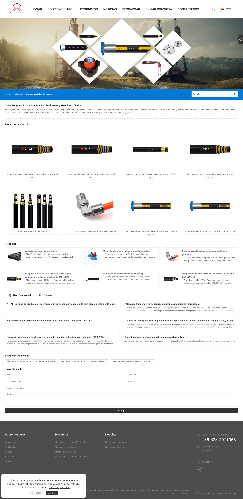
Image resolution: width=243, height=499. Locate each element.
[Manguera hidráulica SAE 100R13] (33, 227)
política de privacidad (226, 493)
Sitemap (184, 493)
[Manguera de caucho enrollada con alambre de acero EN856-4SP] (210, 170)
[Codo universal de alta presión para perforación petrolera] (92, 227)
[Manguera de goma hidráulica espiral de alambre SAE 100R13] (92, 170)
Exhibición (9, 456)
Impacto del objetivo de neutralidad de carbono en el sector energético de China (49, 320)
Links (171, 493)
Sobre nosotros (12, 442)
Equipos (8, 452)
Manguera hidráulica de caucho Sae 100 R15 (132, 361)
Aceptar (51, 493)
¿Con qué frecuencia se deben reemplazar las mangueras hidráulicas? (162, 304)
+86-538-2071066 (219, 439)
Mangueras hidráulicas (65, 452)
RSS (197, 493)
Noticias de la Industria (115, 447)
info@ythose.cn (209, 450)
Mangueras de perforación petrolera (71, 442)
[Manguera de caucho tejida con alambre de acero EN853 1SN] (151, 170)
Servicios (9, 461)
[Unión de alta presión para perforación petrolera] (92, 263)
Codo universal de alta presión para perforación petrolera (92, 231)
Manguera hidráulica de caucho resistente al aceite (84, 361)
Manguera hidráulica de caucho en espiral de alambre (31, 361)
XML (208, 493)
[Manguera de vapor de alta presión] (13, 263)
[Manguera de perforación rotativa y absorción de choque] (210, 227)
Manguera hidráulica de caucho (38, 94)
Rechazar (36, 493)
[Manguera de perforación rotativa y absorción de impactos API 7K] (151, 227)
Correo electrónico (211, 446)
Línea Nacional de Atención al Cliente (217, 435)
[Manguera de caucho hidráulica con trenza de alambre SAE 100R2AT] (171, 285)
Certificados (10, 447)
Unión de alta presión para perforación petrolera (126, 251)
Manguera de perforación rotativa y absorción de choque (210, 231)
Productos (17, 94)
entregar (121, 410)
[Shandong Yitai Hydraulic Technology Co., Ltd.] (17, 12)
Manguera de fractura (65, 447)
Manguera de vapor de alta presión (41, 251)
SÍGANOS (207, 462)
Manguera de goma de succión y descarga (123, 273)
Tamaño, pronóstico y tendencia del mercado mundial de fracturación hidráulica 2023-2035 (55, 337)
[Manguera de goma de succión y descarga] (92, 285)
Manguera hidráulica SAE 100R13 (33, 231)
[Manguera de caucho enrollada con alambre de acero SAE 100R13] (33, 170)
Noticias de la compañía (116, 442)
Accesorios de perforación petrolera (71, 456)
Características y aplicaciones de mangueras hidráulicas (155, 337)
